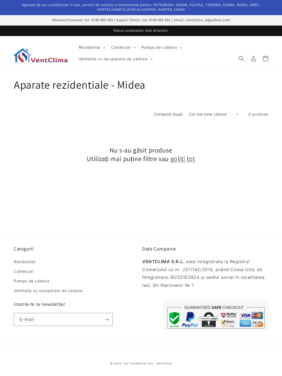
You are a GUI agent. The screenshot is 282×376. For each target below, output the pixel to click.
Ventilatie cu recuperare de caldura (48, 290)
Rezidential (25, 261)
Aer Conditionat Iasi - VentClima (147, 363)
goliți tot (182, 158)
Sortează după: (168, 114)
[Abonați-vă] (107, 319)
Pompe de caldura (32, 281)
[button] (91, 47)
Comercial (23, 271)
